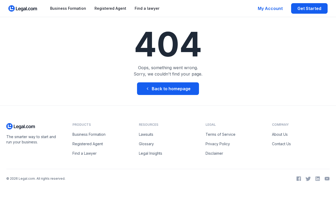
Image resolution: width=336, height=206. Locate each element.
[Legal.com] (23, 8)
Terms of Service (220, 134)
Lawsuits (146, 134)
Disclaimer (214, 153)
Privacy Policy (218, 144)
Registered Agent (110, 8)
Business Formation (68, 8)
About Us (280, 134)
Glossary (146, 144)
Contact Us (281, 144)
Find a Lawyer (84, 153)
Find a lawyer (147, 8)
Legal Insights (150, 153)
